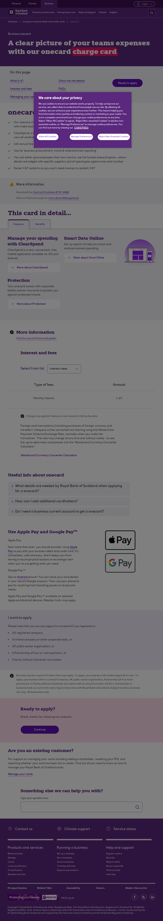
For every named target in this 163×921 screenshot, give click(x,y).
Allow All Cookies (47, 137)
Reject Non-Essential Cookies (114, 137)
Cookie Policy (81, 128)
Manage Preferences (81, 137)
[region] (82, 120)
